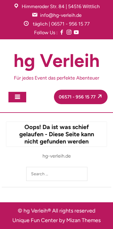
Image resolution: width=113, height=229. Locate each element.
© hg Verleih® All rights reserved (57, 210)
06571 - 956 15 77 (78, 97)
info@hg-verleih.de (61, 15)
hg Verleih (57, 60)
